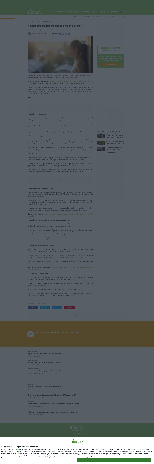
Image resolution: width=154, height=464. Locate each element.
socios (18, 449)
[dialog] (77, 450)
